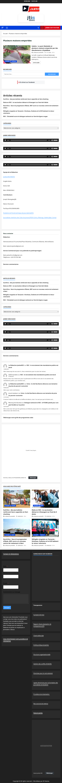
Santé (41, 505)
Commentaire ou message (11, 592)
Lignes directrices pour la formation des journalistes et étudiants (45, 684)
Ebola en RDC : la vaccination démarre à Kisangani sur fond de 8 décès (25, 102)
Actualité (7, 61)
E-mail (5, 583)
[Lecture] (5, 140)
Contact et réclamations (11, 554)
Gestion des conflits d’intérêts (42, 664)
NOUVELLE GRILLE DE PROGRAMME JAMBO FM (14, 477)
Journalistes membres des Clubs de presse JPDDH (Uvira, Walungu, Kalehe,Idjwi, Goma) (29, 217)
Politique (14, 61)
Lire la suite (37, 63)
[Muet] (52, 140)
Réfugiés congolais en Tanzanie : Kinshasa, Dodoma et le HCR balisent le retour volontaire (45, 541)
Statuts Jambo (38, 713)
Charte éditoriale (38, 635)
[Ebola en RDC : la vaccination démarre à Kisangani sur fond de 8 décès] (45, 499)
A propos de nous (38, 615)
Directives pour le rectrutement (43, 673)
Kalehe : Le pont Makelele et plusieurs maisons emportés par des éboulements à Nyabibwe (16, 54)
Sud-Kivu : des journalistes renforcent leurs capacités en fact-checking (25, 99)
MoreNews (36, 781)
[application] (31, 140)
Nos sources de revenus (40, 703)
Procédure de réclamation (41, 694)
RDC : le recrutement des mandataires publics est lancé (38, 375)
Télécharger (33, 477)
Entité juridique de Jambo (41, 645)
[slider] (55, 140)
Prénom (5, 573)
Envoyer (7, 608)
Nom (4, 579)
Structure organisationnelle (41, 654)
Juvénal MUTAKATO (9, 177)
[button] (3, 27)
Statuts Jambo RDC (38, 773)
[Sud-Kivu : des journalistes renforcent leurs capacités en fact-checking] (16, 499)
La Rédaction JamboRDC (38, 52)
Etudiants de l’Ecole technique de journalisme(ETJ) (18, 213)
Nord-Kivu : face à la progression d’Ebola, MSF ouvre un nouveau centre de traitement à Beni (15, 541)
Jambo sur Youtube (52, 28)
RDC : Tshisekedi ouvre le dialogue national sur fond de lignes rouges (25, 116)
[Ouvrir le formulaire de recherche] (38, 27)
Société (13, 505)
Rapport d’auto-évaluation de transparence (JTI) (42, 625)
